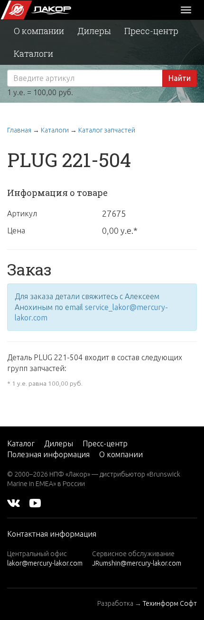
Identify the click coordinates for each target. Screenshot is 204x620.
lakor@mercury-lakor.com (45, 563)
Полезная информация (48, 454)
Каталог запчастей (106, 130)
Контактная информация (51, 534)
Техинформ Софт (170, 603)
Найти (179, 78)
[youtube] (35, 502)
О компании (39, 30)
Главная (19, 130)
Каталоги (33, 53)
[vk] (13, 502)
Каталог (21, 443)
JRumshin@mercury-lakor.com (136, 563)
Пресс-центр (151, 30)
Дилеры (94, 30)
